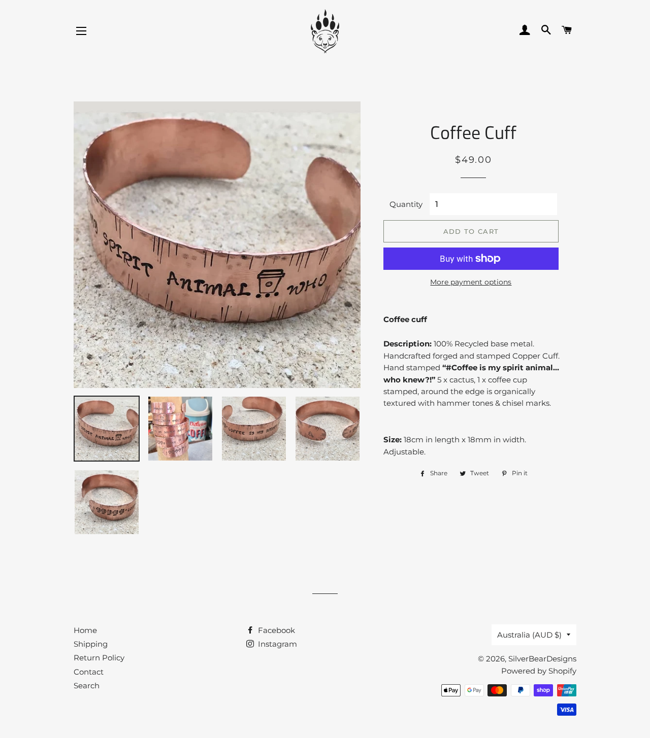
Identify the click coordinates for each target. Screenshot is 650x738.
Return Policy (99, 657)
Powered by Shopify (538, 671)
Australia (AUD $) (529, 635)
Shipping (91, 644)
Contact (89, 672)
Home (85, 630)
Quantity (405, 204)
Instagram (276, 644)
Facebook (275, 630)
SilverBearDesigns (542, 658)
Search (87, 685)
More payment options (470, 282)
